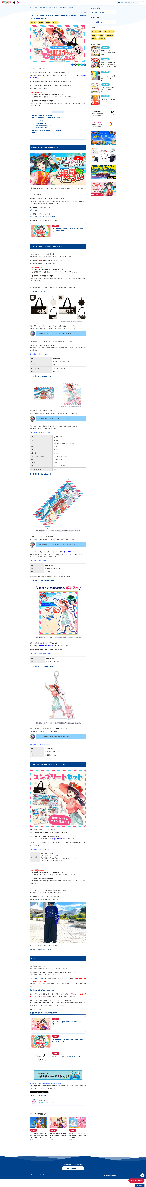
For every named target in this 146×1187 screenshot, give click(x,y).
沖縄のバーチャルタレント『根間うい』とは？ (45, 115)
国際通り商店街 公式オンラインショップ (42, 990)
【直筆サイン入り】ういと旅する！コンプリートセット (47, 130)
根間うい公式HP (34, 210)
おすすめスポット (96, 31)
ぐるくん (43, 897)
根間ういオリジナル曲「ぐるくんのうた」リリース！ (66, 1056)
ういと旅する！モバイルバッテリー (43, 122)
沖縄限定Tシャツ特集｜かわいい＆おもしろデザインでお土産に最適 (108, 52)
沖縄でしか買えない (109, 31)
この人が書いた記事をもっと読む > (46, 1102)
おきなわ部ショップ (43, 950)
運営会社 (32, 1175)
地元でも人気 (110, 35)
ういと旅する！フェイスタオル (42, 124)
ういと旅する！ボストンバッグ (42, 120)
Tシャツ (94, 39)
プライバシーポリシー (41, 1175)
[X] (75, 65)
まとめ (35, 132)
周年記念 (55, 22)
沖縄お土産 (102, 39)
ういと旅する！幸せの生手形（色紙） (44, 125)
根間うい (34, 22)
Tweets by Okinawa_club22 (38, 1095)
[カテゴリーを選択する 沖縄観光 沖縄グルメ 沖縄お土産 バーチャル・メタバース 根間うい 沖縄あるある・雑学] (103, 12)
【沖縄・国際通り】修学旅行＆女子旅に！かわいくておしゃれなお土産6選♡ (108, 89)
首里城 (101, 35)
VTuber (41, 22)
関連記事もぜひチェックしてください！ (44, 135)
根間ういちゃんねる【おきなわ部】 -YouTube (43, 216)
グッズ (48, 22)
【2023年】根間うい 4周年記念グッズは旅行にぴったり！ (48, 117)
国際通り (94, 35)
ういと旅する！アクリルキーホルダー (44, 127)
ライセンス (51, 1175)
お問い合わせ (74, 1168)
